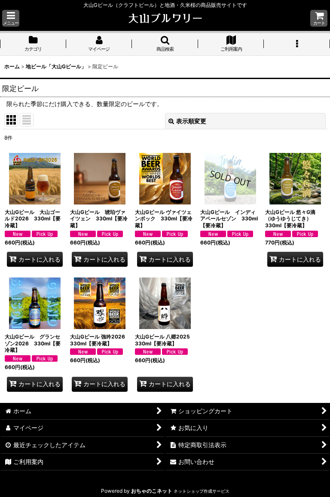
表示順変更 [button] (191, 121)
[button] (10, 18)
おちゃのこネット (151, 491)
